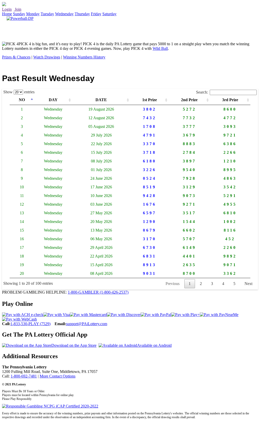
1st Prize (149, 100)
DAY (53, 100)
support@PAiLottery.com (86, 324)
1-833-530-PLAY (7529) (30, 324)
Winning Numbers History (84, 57)
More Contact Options (57, 376)
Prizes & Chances (16, 57)
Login (7, 9)
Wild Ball (160, 48)
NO (22, 100)
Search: (202, 92)
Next (248, 283)
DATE (101, 100)
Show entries (19, 92)
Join (17, 9)
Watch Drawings (46, 57)
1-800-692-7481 (24, 376)
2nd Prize (189, 100)
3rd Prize (230, 100)
